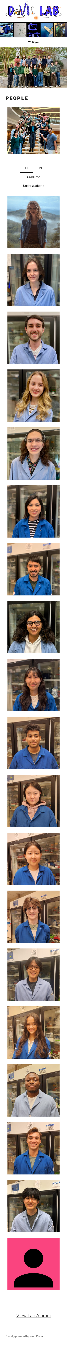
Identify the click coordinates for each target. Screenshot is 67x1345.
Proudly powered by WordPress (24, 1336)
